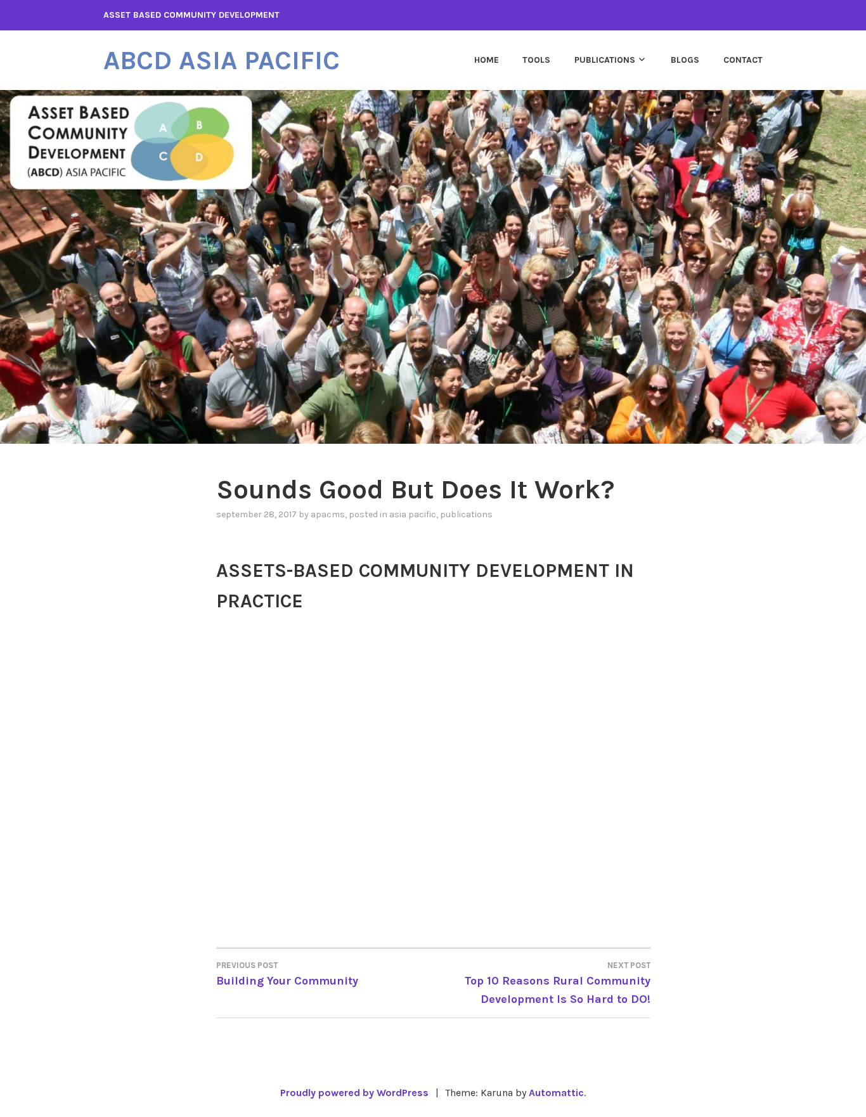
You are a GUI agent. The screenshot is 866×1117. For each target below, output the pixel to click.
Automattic (556, 1093)
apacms (328, 514)
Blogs (685, 60)
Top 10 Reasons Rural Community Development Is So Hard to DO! (557, 983)
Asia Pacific (412, 514)
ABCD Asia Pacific (221, 60)
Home (486, 60)
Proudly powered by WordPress (354, 1093)
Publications (604, 60)
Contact (743, 60)
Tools (536, 60)
